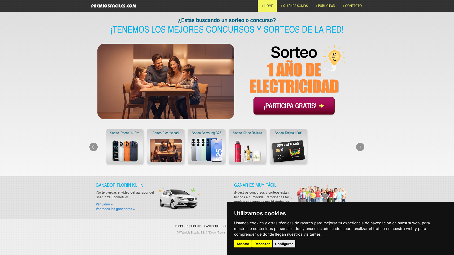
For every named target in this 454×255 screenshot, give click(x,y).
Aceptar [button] (242, 244)
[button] (97, 148)
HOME (268, 5)
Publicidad (193, 226)
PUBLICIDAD (326, 5)
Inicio (179, 226)
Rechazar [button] (262, 244)
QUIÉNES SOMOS (295, 5)
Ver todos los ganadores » (115, 208)
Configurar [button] (284, 244)
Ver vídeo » (104, 204)
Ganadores (212, 226)
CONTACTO (353, 5)
